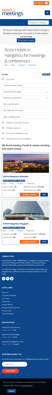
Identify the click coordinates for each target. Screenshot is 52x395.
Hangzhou (32, 65)
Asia (6, 65)
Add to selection (30, 194)
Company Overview (9, 295)
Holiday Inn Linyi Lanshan (11, 327)
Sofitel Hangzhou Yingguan (16, 223)
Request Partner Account (11, 308)
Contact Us (6, 301)
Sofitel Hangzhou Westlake (15, 176)
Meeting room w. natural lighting (18, 139)
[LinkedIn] (3, 278)
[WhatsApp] (7, 278)
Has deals (10, 79)
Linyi (14, 330)
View (44, 194)
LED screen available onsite (17, 133)
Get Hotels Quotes (26, 40)
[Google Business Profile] (12, 278)
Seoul (15, 337)
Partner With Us (7, 305)
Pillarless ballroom (13, 128)
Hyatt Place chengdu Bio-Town (12, 342)
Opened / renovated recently (17, 122)
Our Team (5, 298)
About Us (5, 292)
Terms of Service (8, 314)
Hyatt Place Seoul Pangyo (11, 334)
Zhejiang (21, 65)
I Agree (11, 391)
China (13, 65)
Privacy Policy (6, 311)
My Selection (41, 3)
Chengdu (16, 344)
